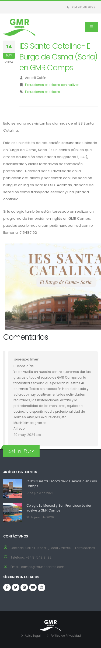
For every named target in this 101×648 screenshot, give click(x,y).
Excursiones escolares (42, 92)
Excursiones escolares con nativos (52, 85)
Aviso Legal (33, 636)
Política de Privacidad (65, 636)
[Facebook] (7, 587)
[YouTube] (33, 587)
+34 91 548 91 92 (83, 7)
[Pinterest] (24, 587)
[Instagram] (41, 587)
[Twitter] (15, 587)
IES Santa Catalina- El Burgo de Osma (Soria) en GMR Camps (58, 57)
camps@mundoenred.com (42, 567)
